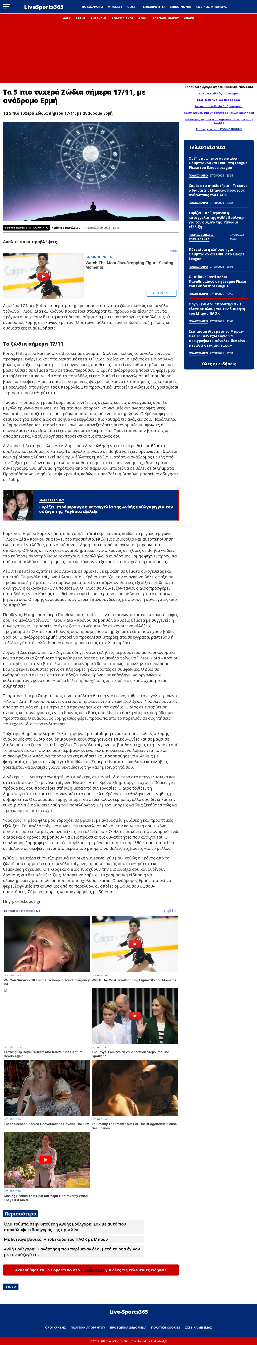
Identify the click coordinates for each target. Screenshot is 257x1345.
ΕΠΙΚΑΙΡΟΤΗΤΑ (154, 7)
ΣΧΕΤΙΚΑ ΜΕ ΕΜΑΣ (198, 1327)
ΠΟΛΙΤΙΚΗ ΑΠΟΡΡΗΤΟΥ (88, 1327)
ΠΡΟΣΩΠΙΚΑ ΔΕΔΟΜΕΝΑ (128, 1327)
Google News (92, 1269)
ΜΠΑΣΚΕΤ (115, 7)
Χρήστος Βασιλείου (66, 228)
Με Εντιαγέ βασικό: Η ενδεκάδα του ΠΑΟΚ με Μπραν (56, 1239)
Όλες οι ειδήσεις (219, 364)
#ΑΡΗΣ (80, 18)
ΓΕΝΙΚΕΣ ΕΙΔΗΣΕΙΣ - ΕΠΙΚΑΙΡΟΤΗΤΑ (26, 227)
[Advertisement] (128, 50)
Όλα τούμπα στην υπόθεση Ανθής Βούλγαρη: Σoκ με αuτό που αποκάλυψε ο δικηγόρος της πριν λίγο (65, 1226)
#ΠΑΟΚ (189, 18)
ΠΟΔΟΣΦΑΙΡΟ (92, 7)
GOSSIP (132, 7)
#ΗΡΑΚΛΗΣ (98, 18)
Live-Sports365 (128, 1311)
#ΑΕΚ (67, 18)
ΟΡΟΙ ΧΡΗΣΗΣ (55, 1327)
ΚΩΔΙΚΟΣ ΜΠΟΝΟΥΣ (211, 7)
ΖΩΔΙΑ (11, 1286)
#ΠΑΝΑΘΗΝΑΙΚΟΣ (165, 18)
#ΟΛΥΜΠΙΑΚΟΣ (122, 18)
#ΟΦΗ (143, 18)
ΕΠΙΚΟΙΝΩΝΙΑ (180, 7)
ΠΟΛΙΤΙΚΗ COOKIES (165, 1327)
